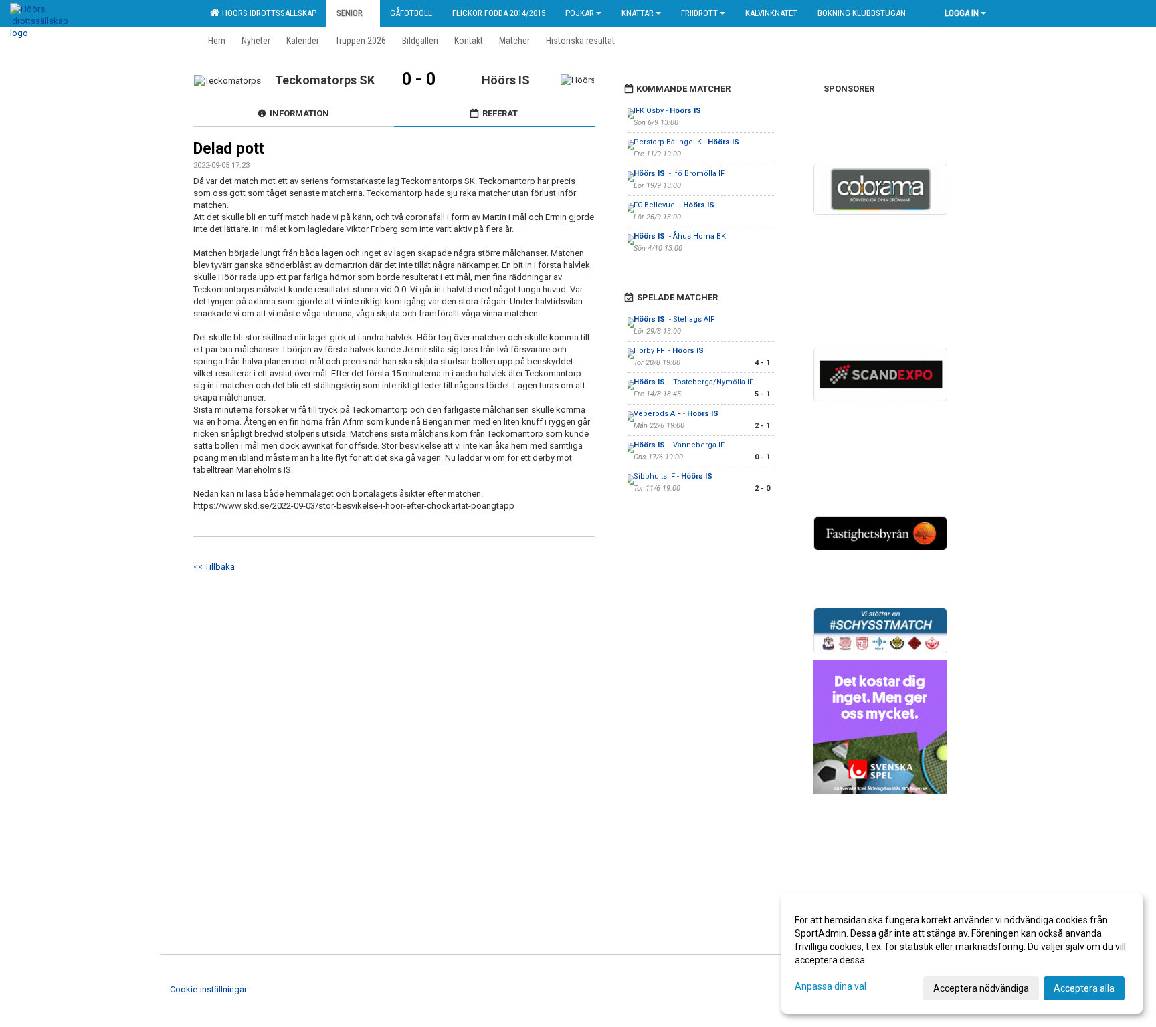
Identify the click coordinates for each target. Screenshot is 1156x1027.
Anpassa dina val (830, 986)
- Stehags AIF (674, 319)
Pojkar (579, 13)
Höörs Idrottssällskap (267, 13)
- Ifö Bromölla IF (679, 173)
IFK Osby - (668, 110)
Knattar (637, 13)
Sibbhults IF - (674, 476)
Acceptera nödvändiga (981, 988)
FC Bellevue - (675, 205)
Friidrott (699, 13)
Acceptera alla (1084, 988)
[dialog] (962, 953)
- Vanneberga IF (679, 445)
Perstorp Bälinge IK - (687, 142)
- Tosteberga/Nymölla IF (693, 382)
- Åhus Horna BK (680, 236)
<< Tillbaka (214, 567)
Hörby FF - (670, 350)
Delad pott (228, 149)
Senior (349, 13)
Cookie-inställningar (208, 989)
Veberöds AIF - (677, 413)
